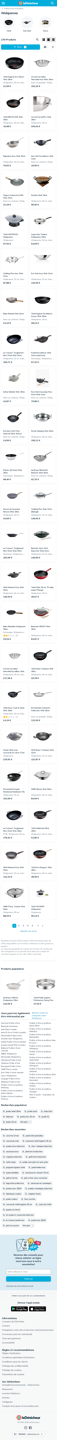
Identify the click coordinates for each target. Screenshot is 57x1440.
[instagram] (25, 1427)
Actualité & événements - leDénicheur (20, 1385)
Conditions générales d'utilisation (18, 1357)
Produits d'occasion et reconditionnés (20, 1406)
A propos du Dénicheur (13, 1321)
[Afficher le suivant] (42, 926)
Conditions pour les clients (15, 1361)
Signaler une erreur (28, 931)
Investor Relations (11, 1393)
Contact (6, 1325)
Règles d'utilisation (11, 1353)
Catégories (7, 1401)
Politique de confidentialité (15, 1366)
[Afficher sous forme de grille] (43, 39)
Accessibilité (8, 1342)
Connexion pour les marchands (17, 1334)
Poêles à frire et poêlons (13, 9)
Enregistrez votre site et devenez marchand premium (28, 1330)
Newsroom (7, 1389)
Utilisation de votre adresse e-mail (19, 1286)
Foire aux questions (11, 1338)
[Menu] (3, 3)
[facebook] (30, 1427)
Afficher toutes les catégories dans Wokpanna (40, 1015)
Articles (6, 1397)
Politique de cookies (11, 1370)
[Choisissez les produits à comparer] (45, 47)
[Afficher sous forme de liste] (48, 39)
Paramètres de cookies (13, 1374)
